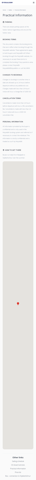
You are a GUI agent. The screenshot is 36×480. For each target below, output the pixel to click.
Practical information (20, 10)
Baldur (10, 10)
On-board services (18, 465)
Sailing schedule (18, 461)
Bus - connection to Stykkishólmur (18, 476)
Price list (18, 472)
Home (4, 10)
